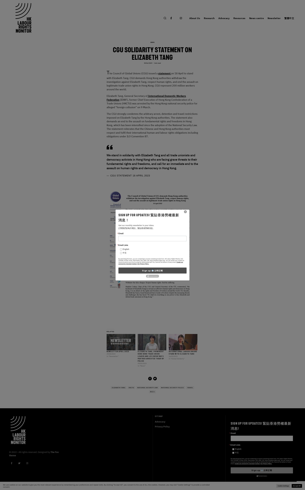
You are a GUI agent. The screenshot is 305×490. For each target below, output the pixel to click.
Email (120, 233)
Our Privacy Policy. (143, 264)
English (126, 249)
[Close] (185, 211)
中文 (125, 252)
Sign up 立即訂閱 (152, 270)
